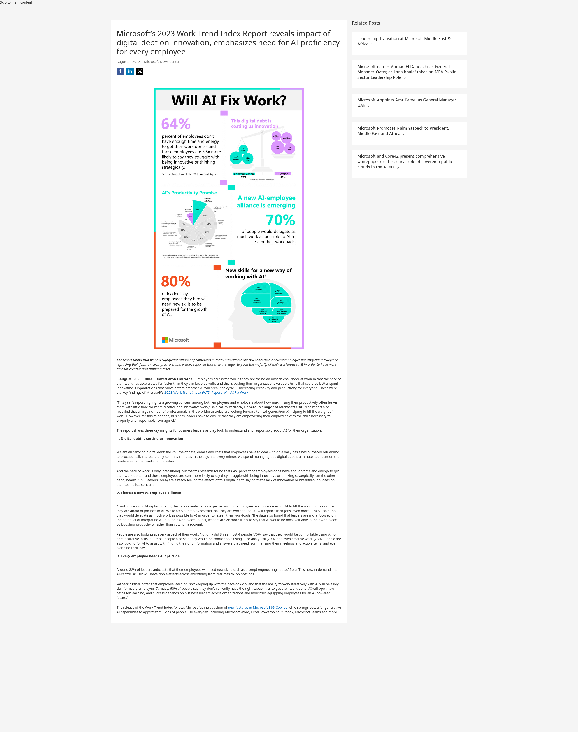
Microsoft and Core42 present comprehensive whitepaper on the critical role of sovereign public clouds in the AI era (405, 161)
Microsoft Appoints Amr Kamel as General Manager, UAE (407, 102)
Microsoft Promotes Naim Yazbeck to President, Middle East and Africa (403, 130)
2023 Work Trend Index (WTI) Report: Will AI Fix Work (206, 392)
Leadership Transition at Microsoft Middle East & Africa (404, 41)
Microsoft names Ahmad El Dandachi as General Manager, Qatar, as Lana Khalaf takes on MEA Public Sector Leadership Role (406, 72)
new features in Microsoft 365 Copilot (257, 607)
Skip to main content (16, 2)
